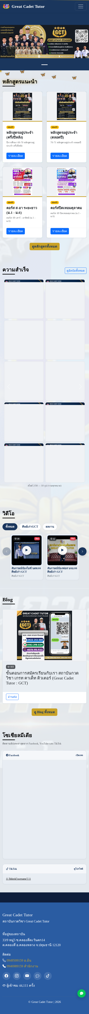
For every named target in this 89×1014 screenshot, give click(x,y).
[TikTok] (48, 976)
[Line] (37, 976)
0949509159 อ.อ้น (19, 960)
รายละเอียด (15, 155)
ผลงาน (50, 526)
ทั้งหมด (10, 526)
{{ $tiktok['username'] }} (18, 879)
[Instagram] (17, 976)
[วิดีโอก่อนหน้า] (6, 551)
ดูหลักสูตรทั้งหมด (44, 246)
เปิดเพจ (79, 755)
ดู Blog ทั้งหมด (44, 712)
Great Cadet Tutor (28, 6)
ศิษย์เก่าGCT (30, 526)
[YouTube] (27, 976)
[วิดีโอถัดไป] (82, 551)
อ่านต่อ (12, 696)
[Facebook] (6, 976)
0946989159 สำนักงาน (22, 966)
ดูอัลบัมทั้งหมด (76, 270)
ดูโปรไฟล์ (78, 869)
